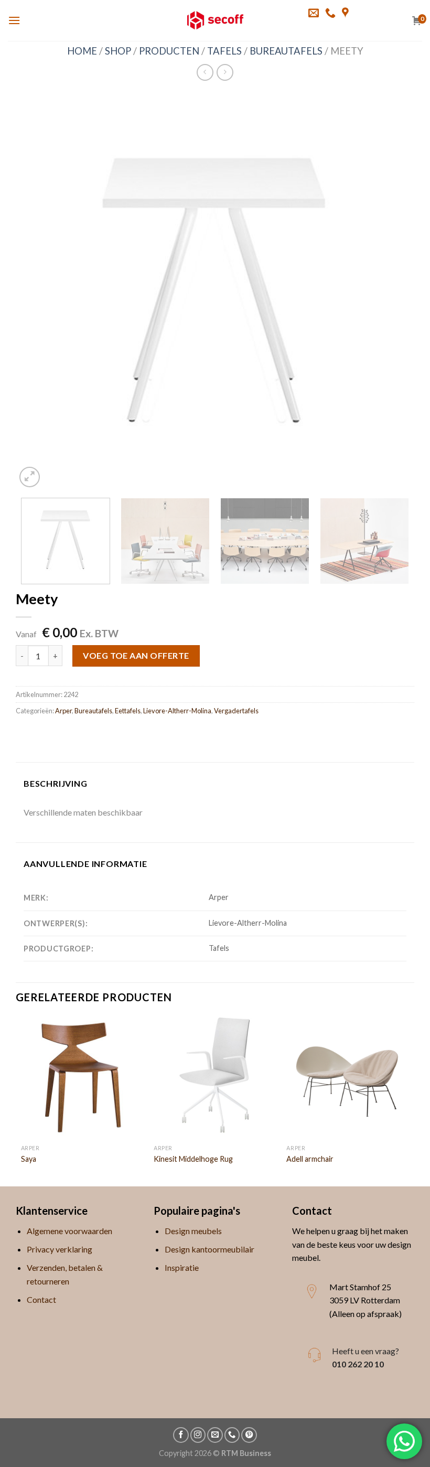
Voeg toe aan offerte (136, 655)
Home (82, 51)
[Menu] (14, 20)
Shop (118, 51)
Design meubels (193, 1231)
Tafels (224, 51)
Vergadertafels (236, 710)
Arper (63, 710)
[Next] (393, 290)
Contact (41, 1299)
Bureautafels (286, 51)
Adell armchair (310, 1158)
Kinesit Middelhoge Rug (193, 1158)
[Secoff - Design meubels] (215, 20)
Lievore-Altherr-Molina (177, 710)
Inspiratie (182, 1267)
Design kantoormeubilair (209, 1249)
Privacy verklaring (59, 1249)
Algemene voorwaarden (69, 1231)
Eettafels (128, 710)
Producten (169, 51)
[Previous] (36, 290)
